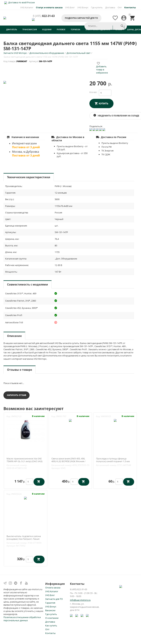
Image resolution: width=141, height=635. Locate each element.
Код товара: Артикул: (28, 61)
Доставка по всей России (21, 2)
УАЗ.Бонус (82, 7)
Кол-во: (93, 92)
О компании (51, 617)
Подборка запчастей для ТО (81, 18)
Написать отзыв (16, 395)
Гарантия (50, 602)
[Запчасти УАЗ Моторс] (5, 17)
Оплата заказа (52, 587)
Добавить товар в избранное (102, 68)
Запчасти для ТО (54, 598)
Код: (9, 416)
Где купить (97, 7)
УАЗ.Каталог (26, 7)
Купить (103, 103)
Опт (120, 7)
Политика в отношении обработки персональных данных (22, 619)
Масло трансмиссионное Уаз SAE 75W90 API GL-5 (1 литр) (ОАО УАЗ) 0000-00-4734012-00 (24, 461)
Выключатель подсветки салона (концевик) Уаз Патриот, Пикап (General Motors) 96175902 (24, 539)
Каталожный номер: (17, 465)
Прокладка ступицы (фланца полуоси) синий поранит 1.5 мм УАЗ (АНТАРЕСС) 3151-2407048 (113, 461)
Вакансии (50, 610)
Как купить (51, 625)
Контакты (50, 633)
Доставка (110, 7)
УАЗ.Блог (70, 7)
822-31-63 (44, 16)
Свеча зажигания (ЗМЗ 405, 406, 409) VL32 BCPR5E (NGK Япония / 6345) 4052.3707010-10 (68, 461)
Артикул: (55, 468)
